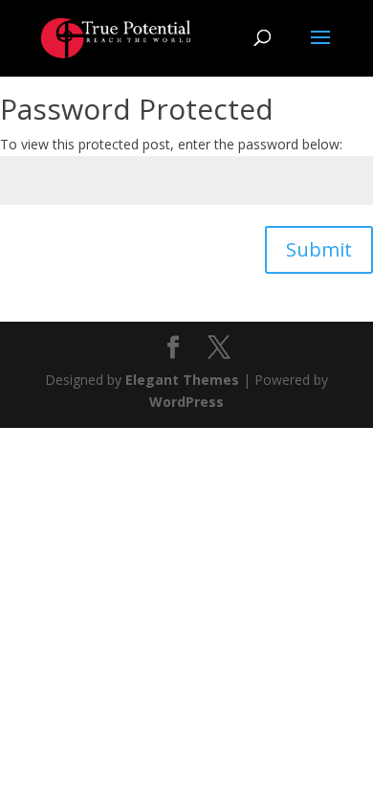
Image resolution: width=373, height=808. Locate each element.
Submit (319, 249)
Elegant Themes (182, 379)
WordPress (186, 402)
